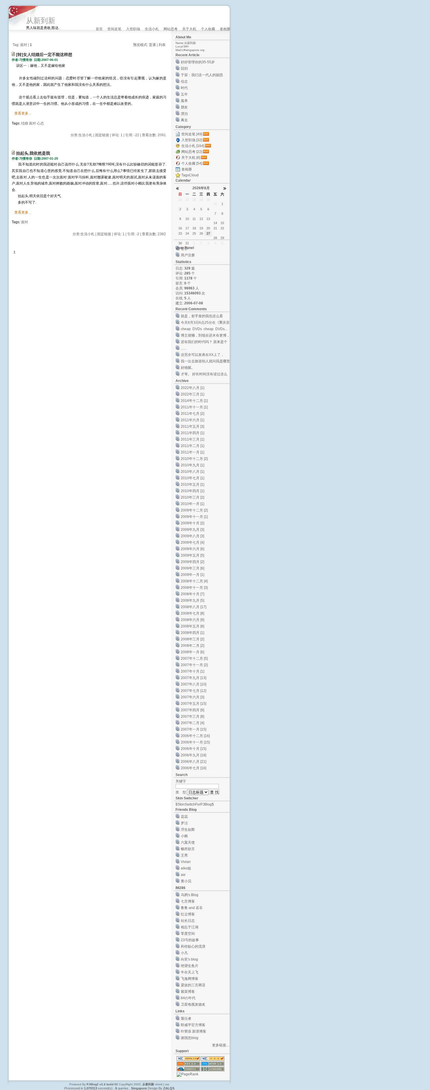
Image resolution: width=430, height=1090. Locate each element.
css (167, 1084)
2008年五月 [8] (192, 626)
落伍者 (186, 1018)
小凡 (184, 953)
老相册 (225, 29)
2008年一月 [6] (192, 652)
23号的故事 (190, 940)
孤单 (184, 101)
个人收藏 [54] (191, 163)
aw (183, 875)
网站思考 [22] (191, 152)
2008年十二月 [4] (194, 581)
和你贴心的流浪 (193, 946)
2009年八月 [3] (192, 536)
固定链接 (102, 135)
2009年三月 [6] (192, 568)
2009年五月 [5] (192, 555)
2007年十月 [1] (192, 671)
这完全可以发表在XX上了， (202, 355)
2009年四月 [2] (192, 562)
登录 (184, 249)
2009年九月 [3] (192, 530)
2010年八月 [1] (192, 472)
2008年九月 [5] (192, 600)
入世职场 (133, 29)
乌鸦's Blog (189, 895)
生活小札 (152, 29)
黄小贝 (186, 881)
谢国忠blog (189, 1038)
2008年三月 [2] (192, 639)
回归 (184, 68)
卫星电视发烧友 (193, 1004)
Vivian (186, 862)
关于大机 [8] (190, 158)
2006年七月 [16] (193, 768)
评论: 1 (117, 135)
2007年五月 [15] (193, 704)
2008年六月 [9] (192, 620)
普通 (152, 45)
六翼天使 (188, 842)
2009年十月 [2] (192, 523)
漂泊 (184, 114)
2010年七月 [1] (192, 478)
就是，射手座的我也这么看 (202, 316)
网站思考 (171, 29)
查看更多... (22, 113)
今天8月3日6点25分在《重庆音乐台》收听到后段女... (205, 323)
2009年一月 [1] (192, 575)
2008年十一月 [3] (194, 588)
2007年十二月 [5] (194, 658)
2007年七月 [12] (193, 691)
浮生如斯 (188, 830)
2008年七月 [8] (192, 613)
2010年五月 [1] (192, 484)
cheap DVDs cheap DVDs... (204, 329)
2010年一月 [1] (192, 504)
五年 (184, 94)
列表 (162, 45)
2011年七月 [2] (192, 414)
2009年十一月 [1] (194, 517)
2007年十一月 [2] (194, 665)
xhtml (158, 1084)
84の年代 (188, 998)
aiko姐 (186, 868)
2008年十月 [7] (192, 594)
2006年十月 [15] (193, 749)
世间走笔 (114, 29)
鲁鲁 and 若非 (192, 908)
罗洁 (184, 823)
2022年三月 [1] (192, 394)
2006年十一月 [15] (195, 742)
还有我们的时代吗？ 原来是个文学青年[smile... (204, 342)
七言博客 (188, 901)
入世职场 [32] (191, 140)
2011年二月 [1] (192, 446)
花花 (184, 817)
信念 (184, 81)
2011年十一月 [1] (194, 407)
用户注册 (188, 255)
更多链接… (221, 1045)
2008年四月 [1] (192, 633)
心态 (40, 123)
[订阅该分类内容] (206, 134)
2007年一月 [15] (193, 729)
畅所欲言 (188, 849)
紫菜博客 (188, 992)
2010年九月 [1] (192, 465)
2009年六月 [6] (192, 549)
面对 (32, 123)
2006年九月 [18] (193, 755)
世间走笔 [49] (191, 134)
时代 (184, 88)
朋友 (184, 107)
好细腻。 (188, 368)
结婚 (24, 123)
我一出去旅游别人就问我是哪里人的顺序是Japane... (205, 362)
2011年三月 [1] (192, 439)
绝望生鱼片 (189, 966)
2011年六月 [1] (192, 420)
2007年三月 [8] (192, 716)
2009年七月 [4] (192, 542)
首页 (99, 29)
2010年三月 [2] (192, 497)
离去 (184, 120)
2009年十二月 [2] (194, 510)
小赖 (184, 836)
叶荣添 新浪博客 (193, 1031)
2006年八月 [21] (193, 762)
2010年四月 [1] (192, 491)
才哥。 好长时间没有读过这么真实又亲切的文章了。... (204, 375)
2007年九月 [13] (193, 678)
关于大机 (189, 29)
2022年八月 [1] (192, 388)
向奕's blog (189, 959)
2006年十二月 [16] (195, 736)
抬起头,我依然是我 (33, 153)
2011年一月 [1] (192, 452)
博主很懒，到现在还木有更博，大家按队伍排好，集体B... (205, 336)
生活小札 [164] (192, 146)
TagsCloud (190, 175)
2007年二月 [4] (192, 723)
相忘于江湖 (189, 927)
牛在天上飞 (189, 972)
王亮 (184, 855)
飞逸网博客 (189, 979)
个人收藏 (208, 29)
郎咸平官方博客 (193, 1025)
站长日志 (188, 921)
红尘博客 (188, 914)
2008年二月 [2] (192, 646)
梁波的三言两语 (193, 985)
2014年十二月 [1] (194, 401)
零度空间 (188, 934)
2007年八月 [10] (193, 684)
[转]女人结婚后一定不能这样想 (44, 54)
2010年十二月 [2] (194, 459)
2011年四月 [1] (192, 433)
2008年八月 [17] (193, 607)
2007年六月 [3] (192, 697)
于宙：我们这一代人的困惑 (202, 75)
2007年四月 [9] (192, 710)
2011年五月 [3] (192, 426)
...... (183, 348)
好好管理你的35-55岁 (198, 62)
